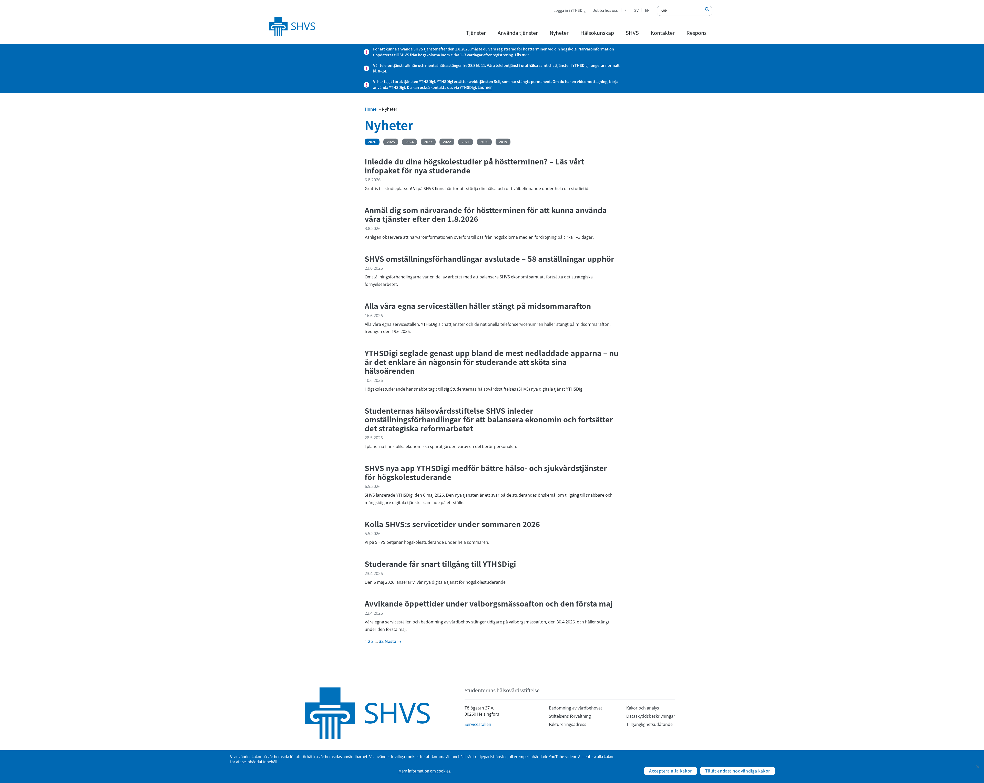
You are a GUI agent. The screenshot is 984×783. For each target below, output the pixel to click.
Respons (696, 32)
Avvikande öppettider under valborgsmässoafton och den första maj (489, 603)
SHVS (632, 32)
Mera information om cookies (424, 771)
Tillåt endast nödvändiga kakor (737, 771)
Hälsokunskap (597, 32)
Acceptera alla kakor (670, 771)
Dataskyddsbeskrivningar (650, 716)
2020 (484, 141)
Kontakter (663, 32)
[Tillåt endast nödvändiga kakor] (977, 766)
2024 (409, 141)
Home (370, 109)
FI (626, 10)
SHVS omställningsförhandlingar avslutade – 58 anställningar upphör (489, 258)
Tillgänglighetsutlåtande (649, 724)
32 (381, 641)
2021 (466, 141)
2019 (503, 141)
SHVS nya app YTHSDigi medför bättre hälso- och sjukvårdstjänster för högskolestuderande (486, 472)
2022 (447, 141)
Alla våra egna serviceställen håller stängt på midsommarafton (478, 305)
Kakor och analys (642, 708)
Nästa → (393, 641)
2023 (428, 141)
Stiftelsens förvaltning (570, 716)
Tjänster (476, 32)
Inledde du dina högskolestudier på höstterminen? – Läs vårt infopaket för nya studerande (474, 166)
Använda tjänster (518, 32)
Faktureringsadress (567, 724)
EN (647, 10)
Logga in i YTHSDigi (570, 10)
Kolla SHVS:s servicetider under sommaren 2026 (452, 524)
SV (636, 10)
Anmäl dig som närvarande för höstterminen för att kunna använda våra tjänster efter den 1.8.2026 (486, 214)
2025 (391, 141)
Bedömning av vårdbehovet (575, 708)
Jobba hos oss (605, 10)
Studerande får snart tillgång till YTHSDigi (440, 563)
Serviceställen (478, 724)
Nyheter (559, 32)
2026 (372, 141)
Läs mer (522, 55)
